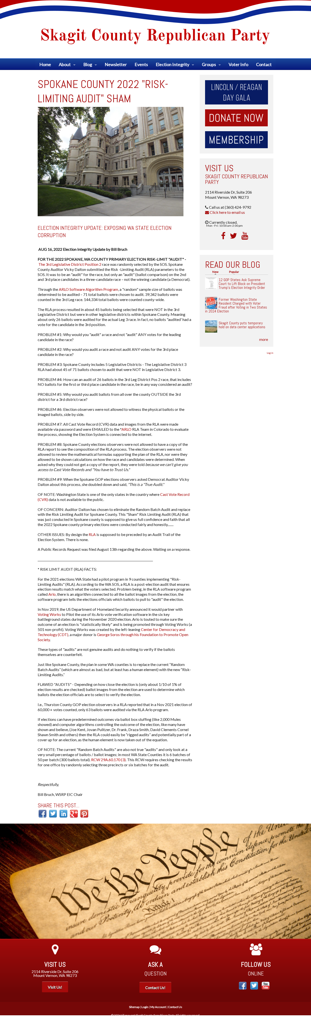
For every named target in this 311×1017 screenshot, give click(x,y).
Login (144, 1007)
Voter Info (238, 64)
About (65, 64)
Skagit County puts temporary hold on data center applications (242, 324)
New (216, 272)
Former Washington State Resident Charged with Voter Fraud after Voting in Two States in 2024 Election (236, 305)
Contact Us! (155, 987)
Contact (264, 64)
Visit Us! (55, 987)
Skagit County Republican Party (236, 179)
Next (304, 881)
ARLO (126, 429)
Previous (7, 881)
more (263, 339)
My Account (158, 1007)
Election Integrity (172, 64)
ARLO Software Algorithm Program (88, 289)
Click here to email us (227, 212)
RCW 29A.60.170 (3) (108, 759)
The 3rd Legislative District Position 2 (69, 264)
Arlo (52, 594)
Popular (234, 272)
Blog (87, 64)
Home (45, 64)
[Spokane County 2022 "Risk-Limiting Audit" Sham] (110, 161)
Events (141, 64)
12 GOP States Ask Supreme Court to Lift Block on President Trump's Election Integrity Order (242, 283)
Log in (270, 352)
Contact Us (175, 1007)
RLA (92, 534)
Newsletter (116, 64)
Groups (209, 64)
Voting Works (49, 614)
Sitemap (134, 1007)
